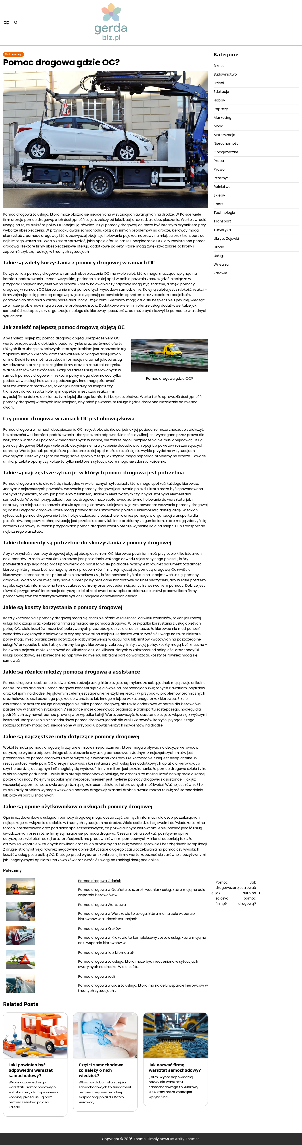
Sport (218, 203)
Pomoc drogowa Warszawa (102, 904)
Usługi (219, 255)
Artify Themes (187, 1138)
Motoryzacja (13, 54)
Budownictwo (225, 74)
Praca (219, 160)
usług (117, 359)
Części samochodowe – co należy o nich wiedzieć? (103, 1070)
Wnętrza (221, 264)
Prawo (219, 169)
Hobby (219, 100)
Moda (218, 126)
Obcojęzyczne (226, 152)
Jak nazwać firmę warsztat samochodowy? (175, 1067)
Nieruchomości (226, 143)
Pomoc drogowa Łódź (96, 976)
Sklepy (219, 195)
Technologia (224, 212)
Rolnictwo (222, 186)
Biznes (219, 65)
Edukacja (221, 91)
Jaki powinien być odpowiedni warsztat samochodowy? (31, 1070)
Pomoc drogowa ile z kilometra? (106, 952)
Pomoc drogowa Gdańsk (99, 880)
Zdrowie (220, 273)
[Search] (16, 22)
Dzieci (219, 83)
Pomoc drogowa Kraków (99, 928)
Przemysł (221, 178)
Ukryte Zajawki (226, 238)
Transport (222, 221)
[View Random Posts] (6, 22)
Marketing (222, 117)
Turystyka (222, 229)
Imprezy (221, 108)
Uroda (219, 247)
